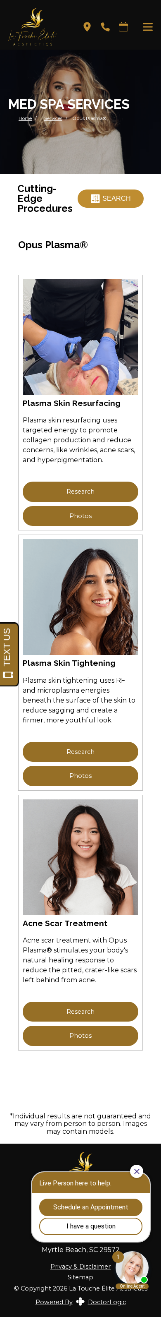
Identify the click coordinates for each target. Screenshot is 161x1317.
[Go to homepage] (35, 27)
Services (53, 118)
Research (80, 491)
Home (25, 118)
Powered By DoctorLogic (81, 1302)
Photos (80, 516)
